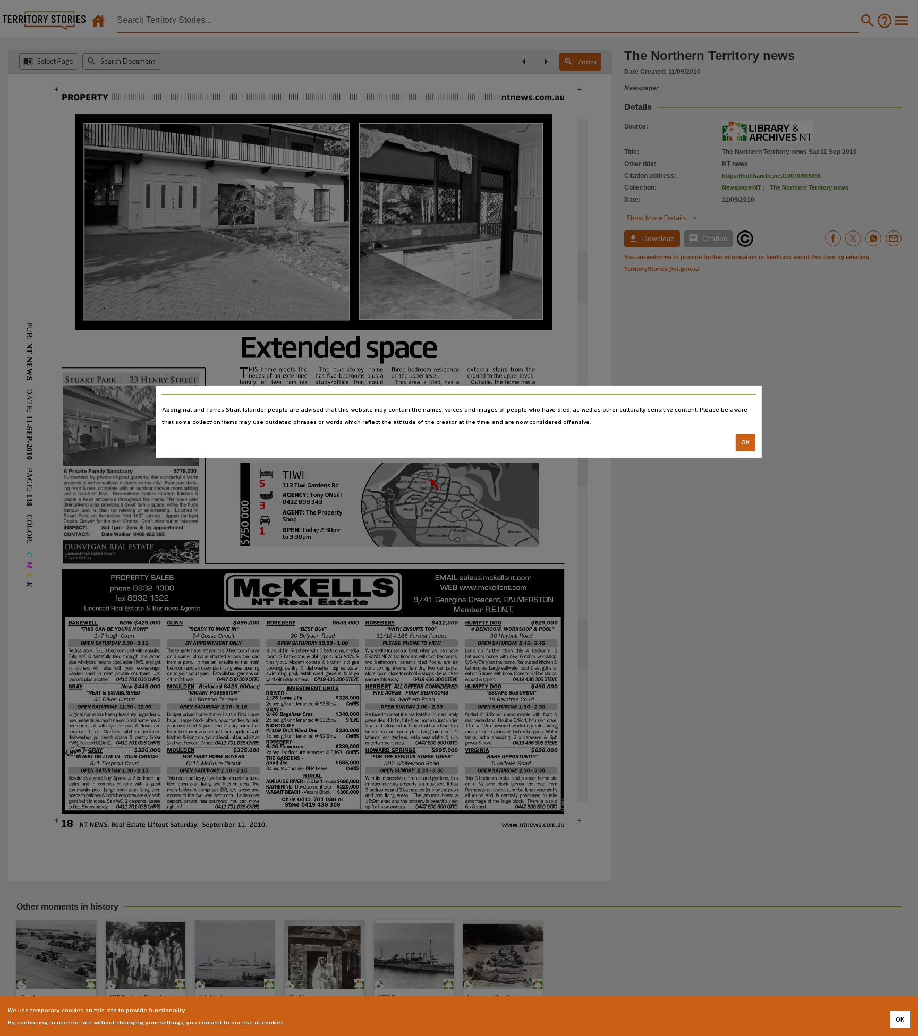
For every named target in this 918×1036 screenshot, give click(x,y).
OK (745, 442)
